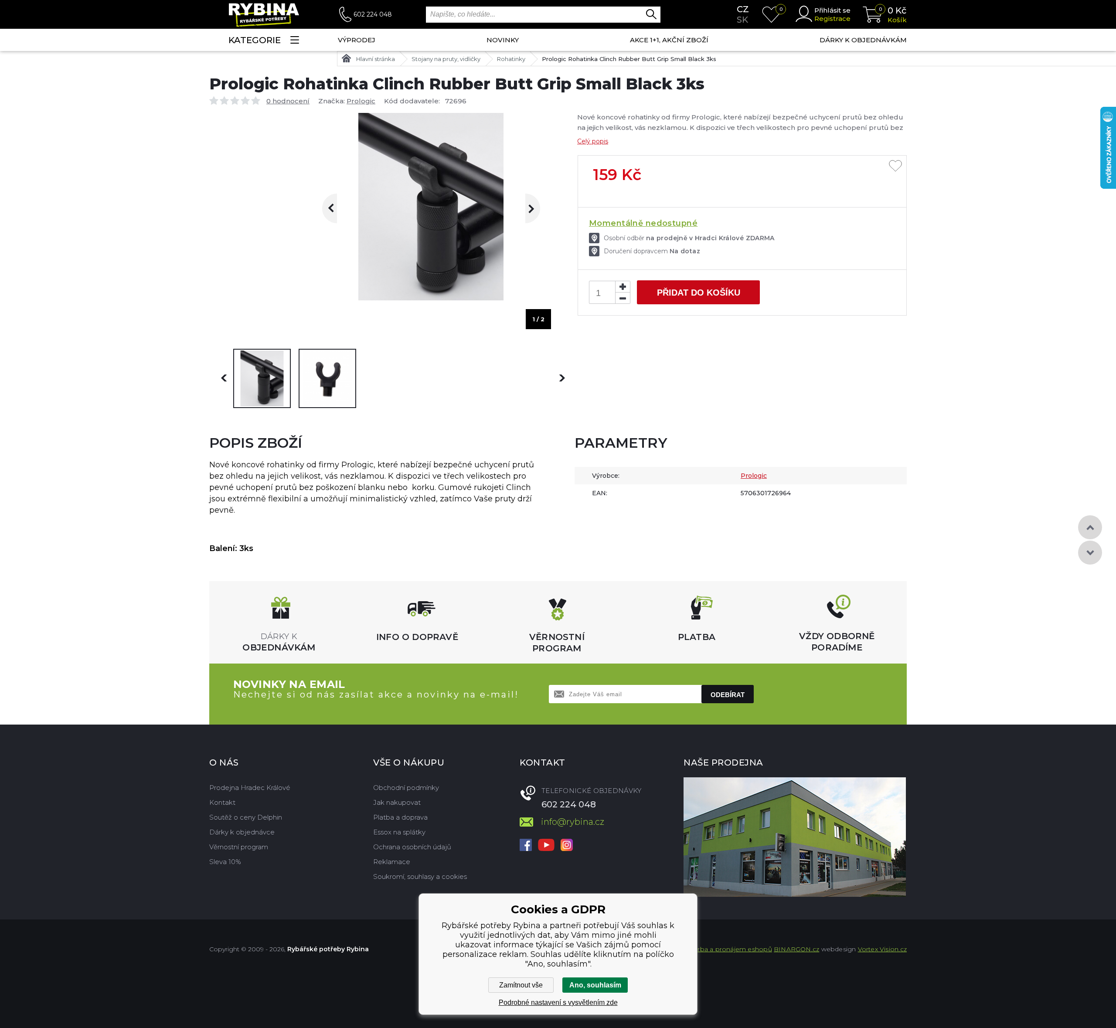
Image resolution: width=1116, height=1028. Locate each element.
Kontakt (222, 802)
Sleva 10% (225, 862)
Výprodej (356, 40)
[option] (262, 378)
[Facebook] (526, 846)
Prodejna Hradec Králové (249, 787)
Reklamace (391, 862)
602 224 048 (373, 14)
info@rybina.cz (572, 822)
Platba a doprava (400, 817)
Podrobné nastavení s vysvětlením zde (558, 1002)
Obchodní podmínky (406, 787)
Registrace (832, 18)
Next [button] (525, 208)
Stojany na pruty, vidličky (446, 58)
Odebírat (728, 694)
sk (742, 19)
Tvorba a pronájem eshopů (729, 949)
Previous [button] (337, 208)
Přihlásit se (832, 10)
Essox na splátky (399, 832)
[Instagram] (567, 846)
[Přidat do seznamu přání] (895, 166)
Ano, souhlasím (595, 985)
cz (743, 9)
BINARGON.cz (796, 949)
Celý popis (592, 141)
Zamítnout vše (521, 985)
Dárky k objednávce (242, 832)
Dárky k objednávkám (863, 40)
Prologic (361, 101)
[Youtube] (546, 846)
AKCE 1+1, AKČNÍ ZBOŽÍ (669, 40)
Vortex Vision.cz (882, 949)
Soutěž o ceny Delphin (245, 817)
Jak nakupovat (397, 802)
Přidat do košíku (698, 292)
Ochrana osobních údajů (412, 847)
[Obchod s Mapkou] (795, 837)
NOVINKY (503, 40)
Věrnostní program (238, 847)
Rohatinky (511, 58)
